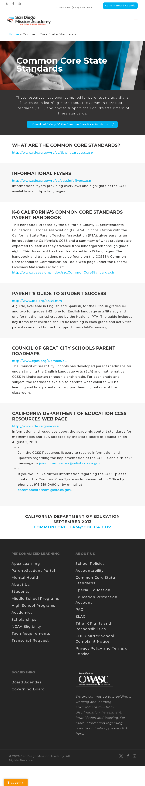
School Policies (90, 564)
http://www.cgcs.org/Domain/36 (39, 361)
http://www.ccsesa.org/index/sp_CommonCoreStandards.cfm (64, 272)
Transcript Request (30, 640)
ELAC (81, 616)
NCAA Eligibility (26, 626)
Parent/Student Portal (33, 571)
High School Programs (33, 606)
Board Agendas (26, 682)
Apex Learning (26, 564)
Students (20, 592)
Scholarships (24, 620)
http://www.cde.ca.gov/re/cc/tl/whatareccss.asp (52, 152)
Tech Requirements (31, 633)
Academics (22, 613)
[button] (136, 20)
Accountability (90, 571)
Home (14, 34)
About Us (21, 585)
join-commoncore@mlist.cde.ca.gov (69, 463)
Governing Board (28, 689)
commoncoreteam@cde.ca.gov (44, 490)
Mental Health (26, 578)
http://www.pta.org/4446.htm (37, 301)
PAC (79, 609)
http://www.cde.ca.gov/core (35, 426)
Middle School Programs (35, 599)
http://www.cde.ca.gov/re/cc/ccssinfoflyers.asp (51, 180)
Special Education (93, 590)
